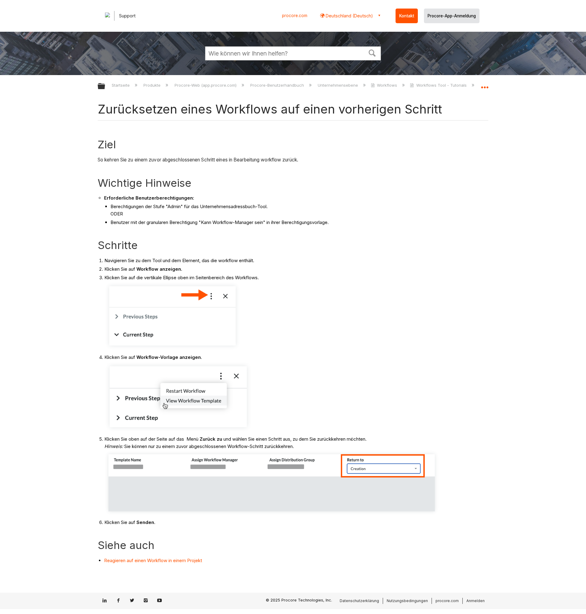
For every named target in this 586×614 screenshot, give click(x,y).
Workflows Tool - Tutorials (441, 85)
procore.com (294, 15)
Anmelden (475, 600)
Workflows (387, 85)
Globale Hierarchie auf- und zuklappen (105, 86)
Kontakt (406, 15)
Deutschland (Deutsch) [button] (348, 15)
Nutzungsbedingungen (407, 600)
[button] (372, 52)
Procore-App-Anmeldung (452, 15)
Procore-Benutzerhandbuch (277, 85)
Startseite (121, 85)
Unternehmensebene (338, 85)
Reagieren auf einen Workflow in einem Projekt (153, 560)
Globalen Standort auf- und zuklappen (484, 84)
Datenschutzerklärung (359, 600)
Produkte (152, 85)
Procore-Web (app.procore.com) (206, 85)
